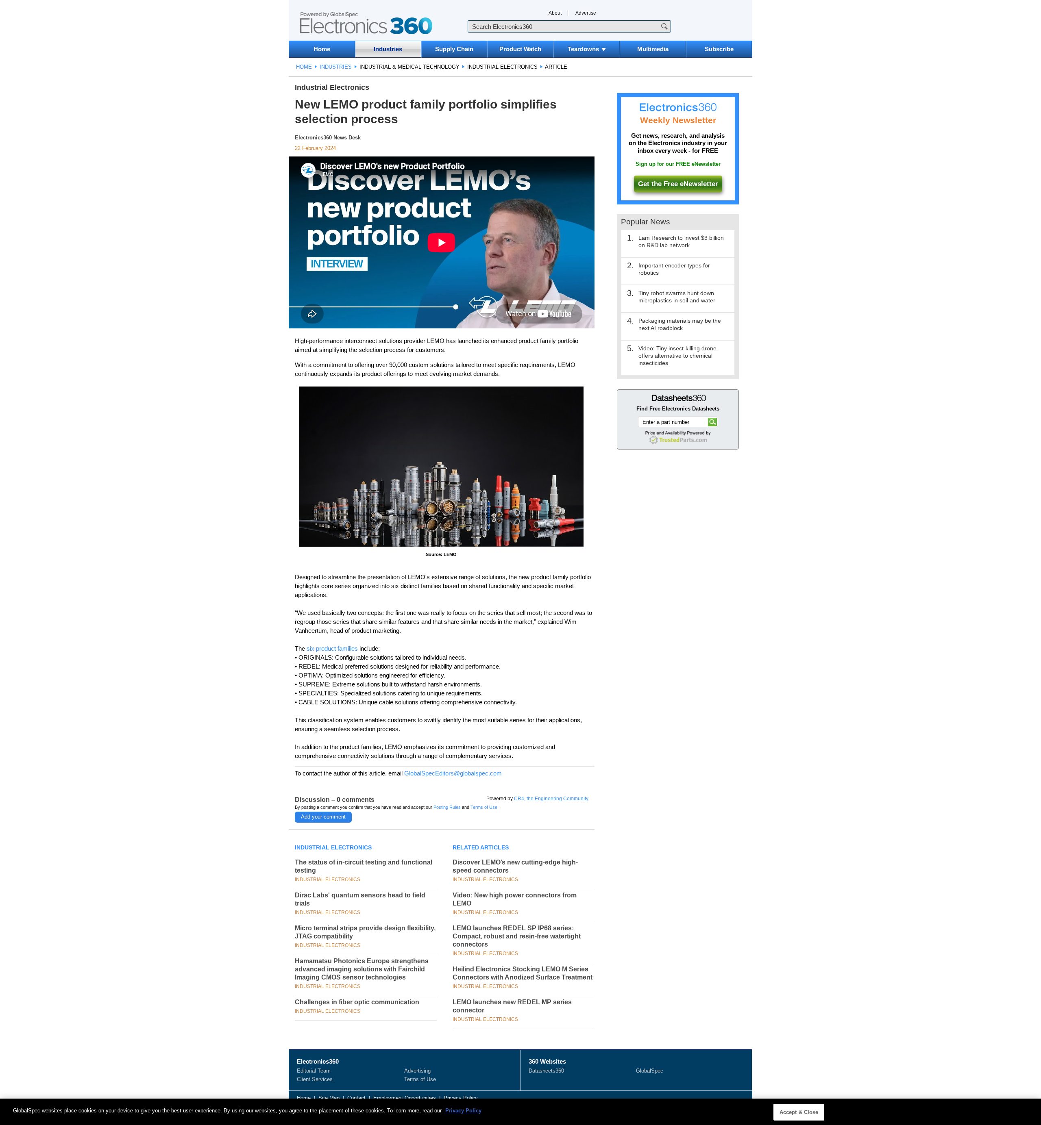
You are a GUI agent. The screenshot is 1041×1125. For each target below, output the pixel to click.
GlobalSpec (649, 1071)
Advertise (585, 13)
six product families (332, 648)
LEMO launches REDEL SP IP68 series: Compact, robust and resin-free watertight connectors (517, 936)
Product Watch (520, 49)
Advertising (417, 1071)
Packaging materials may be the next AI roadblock (679, 324)
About (555, 13)
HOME (304, 67)
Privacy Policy (461, 1098)
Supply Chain (454, 49)
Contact (356, 1098)
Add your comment (323, 817)
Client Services (315, 1079)
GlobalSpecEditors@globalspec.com (453, 773)
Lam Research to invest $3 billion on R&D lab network (681, 241)
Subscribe (719, 49)
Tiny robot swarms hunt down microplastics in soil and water (676, 297)
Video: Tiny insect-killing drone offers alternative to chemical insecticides (677, 355)
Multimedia (653, 49)
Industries (388, 49)
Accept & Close (799, 1112)
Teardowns (583, 49)
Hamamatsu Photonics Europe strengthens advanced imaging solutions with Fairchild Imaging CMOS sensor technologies (362, 969)
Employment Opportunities (404, 1098)
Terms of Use (483, 807)
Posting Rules (447, 807)
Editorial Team (314, 1071)
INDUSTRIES (336, 67)
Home (322, 49)
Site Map (329, 1098)
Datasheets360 (546, 1071)
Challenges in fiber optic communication (357, 1002)
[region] (520, 1112)
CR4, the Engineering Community (551, 798)
